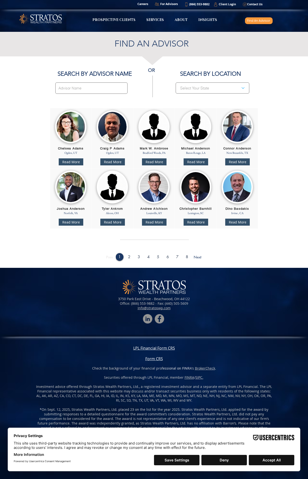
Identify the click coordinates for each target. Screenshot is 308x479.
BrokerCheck (205, 368)
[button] (199, 4)
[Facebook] (159, 319)
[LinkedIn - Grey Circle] (147, 319)
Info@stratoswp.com (154, 308)
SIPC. (199, 377)
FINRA (189, 377)
